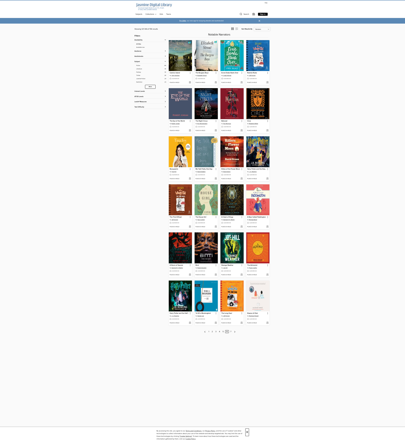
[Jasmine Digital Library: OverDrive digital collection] (154, 7)
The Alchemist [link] (252, 265)
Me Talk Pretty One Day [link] (204, 169)
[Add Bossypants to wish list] (190, 178)
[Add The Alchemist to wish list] (267, 274)
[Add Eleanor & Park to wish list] (267, 323)
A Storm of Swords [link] (176, 265)
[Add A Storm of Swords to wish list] (190, 274)
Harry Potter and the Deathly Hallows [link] (257, 169)
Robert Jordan (175, 124)
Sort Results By (247, 29)
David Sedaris (201, 172)
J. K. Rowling (252, 172)
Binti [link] (197, 265)
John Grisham (175, 75)
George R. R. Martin (229, 220)
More (150, 87)
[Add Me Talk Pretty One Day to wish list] (215, 178)
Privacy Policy (210, 431)
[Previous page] (205, 331)
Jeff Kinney (252, 75)
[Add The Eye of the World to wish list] (190, 130)
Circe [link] (249, 121)
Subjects (139, 14)
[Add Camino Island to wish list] (190, 82)
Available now (140, 47)
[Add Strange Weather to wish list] (241, 274)
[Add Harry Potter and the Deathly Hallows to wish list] (267, 178)
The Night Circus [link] (202, 121)
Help (266, 3)
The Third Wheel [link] (176, 217)
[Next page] (235, 331)
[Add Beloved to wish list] (241, 130)
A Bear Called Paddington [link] (256, 217)
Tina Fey (173, 172)
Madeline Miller (253, 124)
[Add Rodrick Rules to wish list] (267, 82)
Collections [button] (150, 14)
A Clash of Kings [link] (227, 217)
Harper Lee (200, 316)
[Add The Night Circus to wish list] (215, 130)
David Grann (226, 172)
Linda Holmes (227, 75)
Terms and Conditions (194, 431)
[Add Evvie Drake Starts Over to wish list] (241, 82)
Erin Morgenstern (202, 124)
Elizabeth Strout (202, 75)
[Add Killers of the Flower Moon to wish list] (241, 178)
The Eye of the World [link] (177, 121)
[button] (244, 15)
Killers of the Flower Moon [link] (230, 169)
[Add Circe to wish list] (267, 130)
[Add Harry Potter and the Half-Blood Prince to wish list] (190, 323)
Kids (161, 14)
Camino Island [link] (175, 73)
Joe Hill (225, 268)
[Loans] (254, 15)
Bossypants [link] (174, 169)
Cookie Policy (191, 439)
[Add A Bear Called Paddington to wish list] (267, 226)
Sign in (263, 14)
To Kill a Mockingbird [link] (203, 313)
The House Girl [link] (201, 217)
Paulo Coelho (253, 268)
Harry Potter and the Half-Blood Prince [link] (179, 313)
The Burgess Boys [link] (202, 73)
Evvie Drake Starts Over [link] (229, 73)
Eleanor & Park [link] (252, 313)
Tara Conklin (201, 220)
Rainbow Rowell (254, 316)
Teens (168, 14)
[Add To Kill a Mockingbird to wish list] (215, 323)
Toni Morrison (227, 124)
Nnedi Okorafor (201, 268)
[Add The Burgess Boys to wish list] (215, 82)
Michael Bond (253, 220)
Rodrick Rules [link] (252, 73)
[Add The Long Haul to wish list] (241, 323)
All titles (138, 44)
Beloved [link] (224, 121)
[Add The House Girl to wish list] (215, 226)
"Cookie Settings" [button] (185, 436)
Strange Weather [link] (227, 265)
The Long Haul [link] (226, 313)
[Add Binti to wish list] (215, 274)
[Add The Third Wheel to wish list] (190, 226)
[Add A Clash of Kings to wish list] (241, 226)
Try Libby (182, 21)
